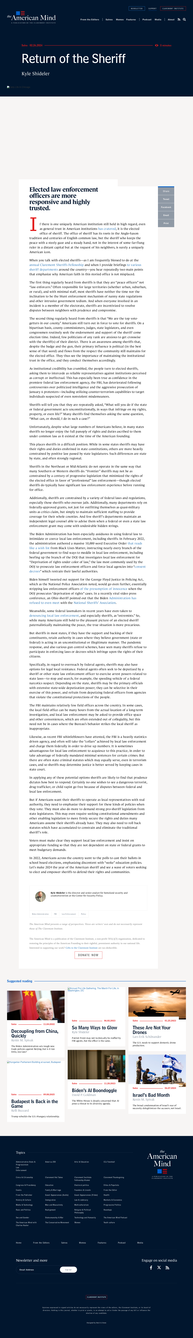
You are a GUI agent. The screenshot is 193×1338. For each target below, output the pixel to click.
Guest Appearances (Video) (86, 1195)
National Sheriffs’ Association (95, 603)
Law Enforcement (69, 914)
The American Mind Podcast (115, 1217)
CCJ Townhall (109, 1162)
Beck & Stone (101, 1323)
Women (77, 1222)
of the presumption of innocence (103, 589)
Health (106, 1195)
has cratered (107, 229)
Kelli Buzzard (20, 1110)
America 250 (50, 1162)
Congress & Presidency (26, 1185)
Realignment (50, 1210)
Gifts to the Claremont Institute (82, 947)
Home (18, 1242)
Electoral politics (81, 1185)
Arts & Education (81, 1162)
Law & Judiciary (81, 1200)
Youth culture (109, 1222)
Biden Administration (40, 914)
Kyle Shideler (36, 73)
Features (131, 19)
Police (83, 914)
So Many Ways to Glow (94, 1027)
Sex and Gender (22, 1217)
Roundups (108, 1210)
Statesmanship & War (54, 1217)
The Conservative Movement (57, 1222)
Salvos (109, 19)
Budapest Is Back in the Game (34, 1103)
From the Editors (90, 19)
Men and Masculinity (54, 1205)
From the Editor (110, 1190)
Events (19, 1190)
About (171, 19)
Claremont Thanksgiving (114, 1177)
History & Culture (23, 1200)
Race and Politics (23, 1210)
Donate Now (88, 954)
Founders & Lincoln (82, 1190)
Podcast (147, 19)
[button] (184, 19)
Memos (120, 19)
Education (49, 1185)
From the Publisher (24, 1195)
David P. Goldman (84, 1094)
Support (152, 8)
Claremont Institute (173, 8)
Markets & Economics (113, 1200)
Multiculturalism (81, 1205)
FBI (55, 914)
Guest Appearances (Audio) (57, 1195)
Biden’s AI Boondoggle (94, 1090)
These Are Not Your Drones (152, 1030)
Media (158, 19)
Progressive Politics (112, 1205)
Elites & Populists (111, 1185)
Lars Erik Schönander (147, 1036)
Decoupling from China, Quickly (34, 1033)
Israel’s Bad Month (151, 1095)
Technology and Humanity (85, 1217)
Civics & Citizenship (24, 1177)
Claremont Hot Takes (54, 1177)
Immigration (50, 1200)
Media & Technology (24, 1205)
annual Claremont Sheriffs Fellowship (56, 265)
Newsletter (137, 8)
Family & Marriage (53, 1190)
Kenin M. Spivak (22, 1040)
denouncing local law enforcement (54, 615)
